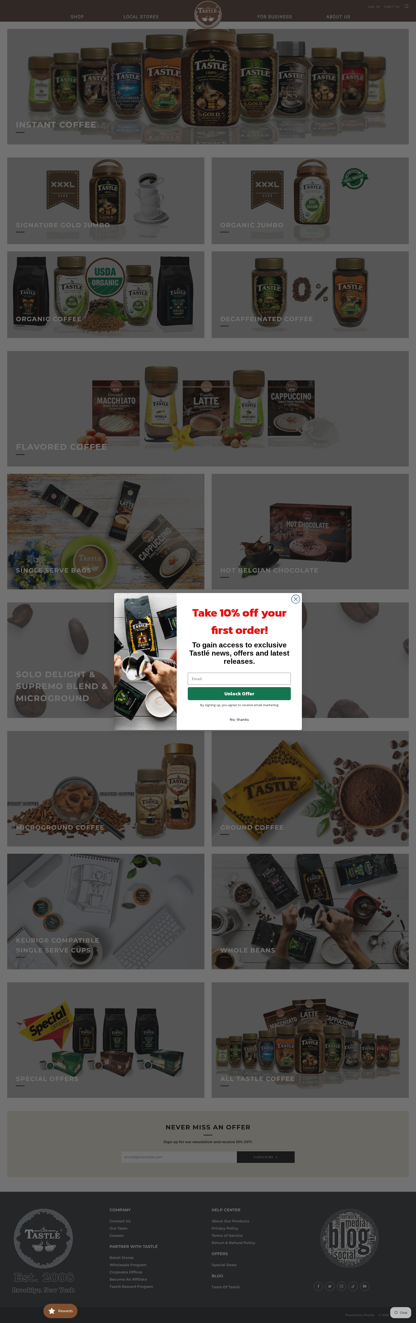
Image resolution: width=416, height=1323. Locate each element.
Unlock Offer (239, 693)
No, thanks (239, 719)
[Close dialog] (296, 599)
